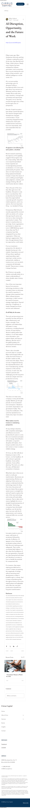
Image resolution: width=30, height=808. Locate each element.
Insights (3, 727)
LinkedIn (3, 747)
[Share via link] (17, 646)
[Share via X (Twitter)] (10, 646)
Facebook (4, 744)
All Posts (6, 10)
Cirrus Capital (6, 706)
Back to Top (25, 802)
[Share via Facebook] (6, 646)
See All (22, 657)
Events (3, 723)
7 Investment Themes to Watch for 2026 (14, 675)
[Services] (23, 719)
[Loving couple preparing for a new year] (15, 666)
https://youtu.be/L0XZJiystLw (13, 42)
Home (3, 711)
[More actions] (23, 19)
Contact (3, 730)
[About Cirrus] (23, 715)
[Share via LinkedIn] (13, 646)
